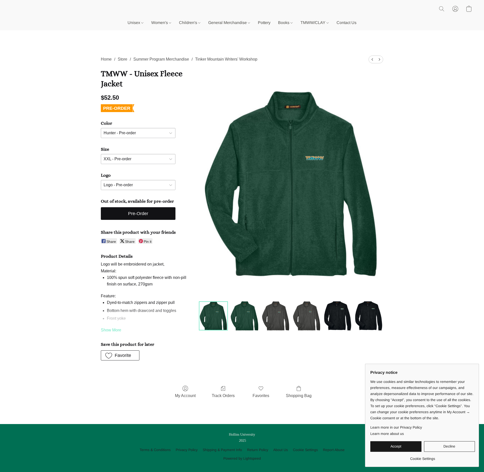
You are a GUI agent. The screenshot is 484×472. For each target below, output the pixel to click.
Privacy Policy (187, 450)
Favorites (261, 396)
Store (122, 59)
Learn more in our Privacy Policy (396, 427)
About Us (280, 450)
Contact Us (346, 22)
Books (284, 22)
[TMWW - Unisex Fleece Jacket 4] (337, 315)
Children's (188, 22)
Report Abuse (334, 450)
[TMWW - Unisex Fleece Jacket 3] (306, 315)
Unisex (134, 22)
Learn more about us (387, 434)
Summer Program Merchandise (161, 59)
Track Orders (223, 396)
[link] (422, 457)
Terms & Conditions (155, 450)
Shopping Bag (299, 396)
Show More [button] (111, 330)
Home (106, 59)
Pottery (264, 22)
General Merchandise (228, 22)
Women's (160, 22)
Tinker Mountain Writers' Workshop (226, 59)
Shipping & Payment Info (222, 450)
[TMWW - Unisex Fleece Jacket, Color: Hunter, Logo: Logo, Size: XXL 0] (213, 315)
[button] (442, 8)
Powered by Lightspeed (242, 458)
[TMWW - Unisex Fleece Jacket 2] (275, 315)
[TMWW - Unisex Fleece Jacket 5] (368, 315)
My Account (185, 396)
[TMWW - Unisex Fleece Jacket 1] (244, 315)
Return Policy (257, 450)
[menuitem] (372, 59)
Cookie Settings (305, 450)
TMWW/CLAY (313, 22)
